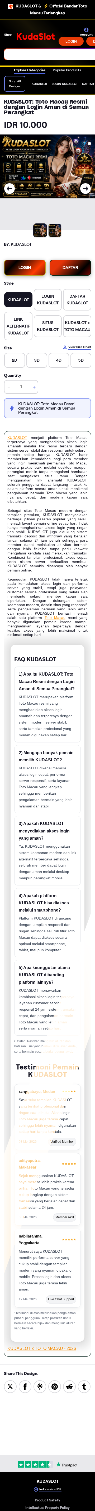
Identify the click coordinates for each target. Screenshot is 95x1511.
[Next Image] (85, 188)
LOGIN (71, 41)
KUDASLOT (17, 437)
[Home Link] (35, 36)
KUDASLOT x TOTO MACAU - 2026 (41, 1348)
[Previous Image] (9, 188)
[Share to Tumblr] (84, 1386)
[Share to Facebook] (25, 1386)
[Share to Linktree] (40, 1386)
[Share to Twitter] (10, 1386)
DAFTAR (70, 267)
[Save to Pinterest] (54, 1386)
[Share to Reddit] (69, 1386)
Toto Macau (55, 617)
